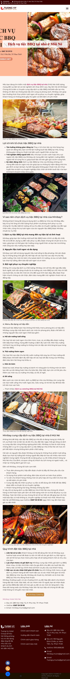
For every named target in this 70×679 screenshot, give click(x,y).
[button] (67, 8)
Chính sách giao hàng (30, 640)
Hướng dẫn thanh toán (30, 635)
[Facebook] (7, 663)
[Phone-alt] (7, 668)
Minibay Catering (36, 595)
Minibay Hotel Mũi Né (12, 599)
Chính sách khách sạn (30, 631)
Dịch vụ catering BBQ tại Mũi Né (28, 389)
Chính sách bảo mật (29, 644)
